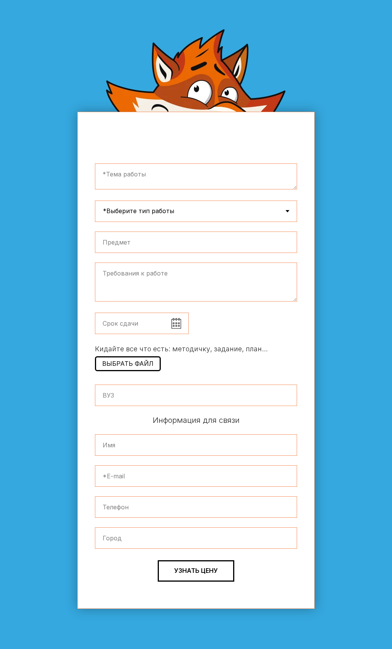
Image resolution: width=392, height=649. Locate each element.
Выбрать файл (128, 363)
